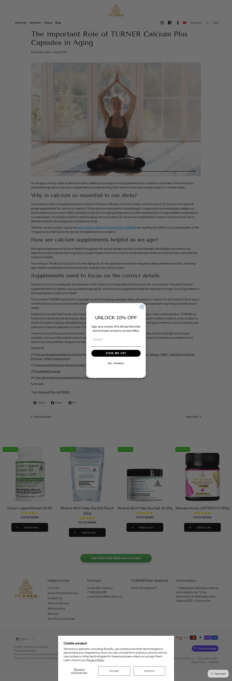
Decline (149, 670)
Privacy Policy (95, 660)
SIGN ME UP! (116, 353)
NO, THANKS (116, 363)
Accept (114, 670)
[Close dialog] (142, 307)
